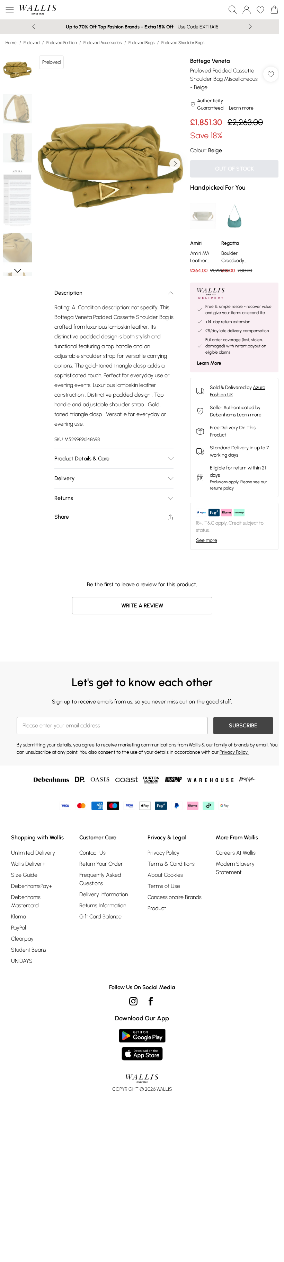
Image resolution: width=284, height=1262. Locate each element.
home (11, 42)
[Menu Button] (10, 10)
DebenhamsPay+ (31, 886)
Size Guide (24, 875)
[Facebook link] (151, 1001)
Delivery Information (103, 894)
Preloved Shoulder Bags (182, 42)
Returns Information (102, 905)
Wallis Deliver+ (28, 864)
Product (157, 908)
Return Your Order (101, 864)
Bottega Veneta (210, 61)
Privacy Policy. (234, 752)
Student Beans (28, 949)
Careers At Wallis (236, 852)
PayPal (18, 927)
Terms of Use (164, 886)
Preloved (31, 42)
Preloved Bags (141, 42)
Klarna (18, 916)
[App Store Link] (142, 1045)
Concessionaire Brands (175, 897)
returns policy (222, 488)
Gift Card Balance (100, 916)
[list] (110, 163)
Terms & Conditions (171, 864)
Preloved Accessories (102, 42)
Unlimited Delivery (33, 852)
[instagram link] (133, 1001)
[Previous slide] (33, 26)
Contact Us (92, 852)
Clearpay (22, 938)
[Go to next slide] (174, 163)
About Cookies (165, 875)
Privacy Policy (163, 852)
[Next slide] (250, 26)
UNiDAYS (22, 961)
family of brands (231, 745)
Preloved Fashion (61, 42)
